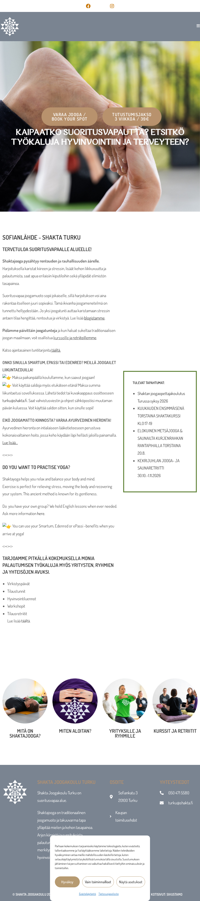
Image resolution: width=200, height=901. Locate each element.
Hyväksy (67, 882)
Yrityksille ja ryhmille (125, 733)
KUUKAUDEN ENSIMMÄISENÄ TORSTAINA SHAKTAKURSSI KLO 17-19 (161, 416)
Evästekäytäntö (87, 894)
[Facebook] (88, 5)
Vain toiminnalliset (98, 882)
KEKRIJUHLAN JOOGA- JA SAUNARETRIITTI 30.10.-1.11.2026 (159, 468)
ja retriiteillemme (82, 337)
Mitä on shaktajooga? (25, 733)
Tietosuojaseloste (109, 894)
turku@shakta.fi (14, 400)
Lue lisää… (10, 442)
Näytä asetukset (130, 882)
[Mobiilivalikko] (196, 25)
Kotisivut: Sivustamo (166, 894)
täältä (55, 350)
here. (41, 513)
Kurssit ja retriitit (175, 731)
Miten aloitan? (75, 731)
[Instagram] (112, 5)
